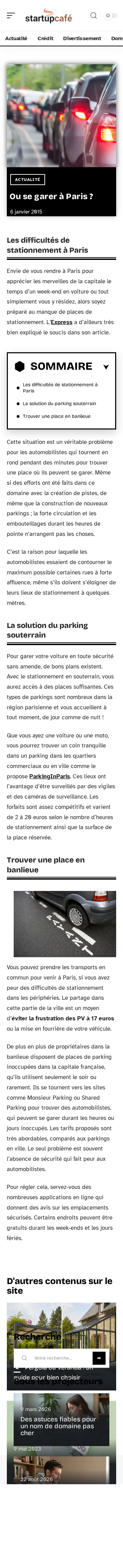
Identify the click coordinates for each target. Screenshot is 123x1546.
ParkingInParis (49, 776)
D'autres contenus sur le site (59, 1286)
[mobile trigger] (12, 15)
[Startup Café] (49, 15)
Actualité (27, 179)
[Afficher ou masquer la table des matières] (100, 367)
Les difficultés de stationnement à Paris (60, 388)
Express (61, 322)
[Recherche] (93, 15)
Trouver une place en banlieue (57, 416)
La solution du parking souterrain (59, 403)
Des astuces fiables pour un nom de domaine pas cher (58, 1426)
